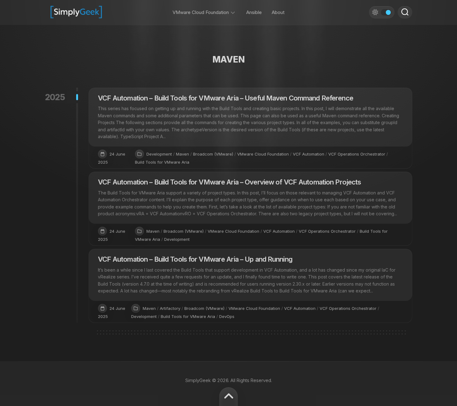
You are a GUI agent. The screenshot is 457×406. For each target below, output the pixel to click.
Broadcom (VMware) (213, 154)
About (278, 12)
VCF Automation (308, 154)
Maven (182, 154)
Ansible (254, 12)
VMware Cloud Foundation (201, 12)
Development (159, 154)
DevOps (226, 316)
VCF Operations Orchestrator (356, 154)
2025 (55, 97)
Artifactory (170, 308)
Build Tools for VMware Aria (162, 162)
